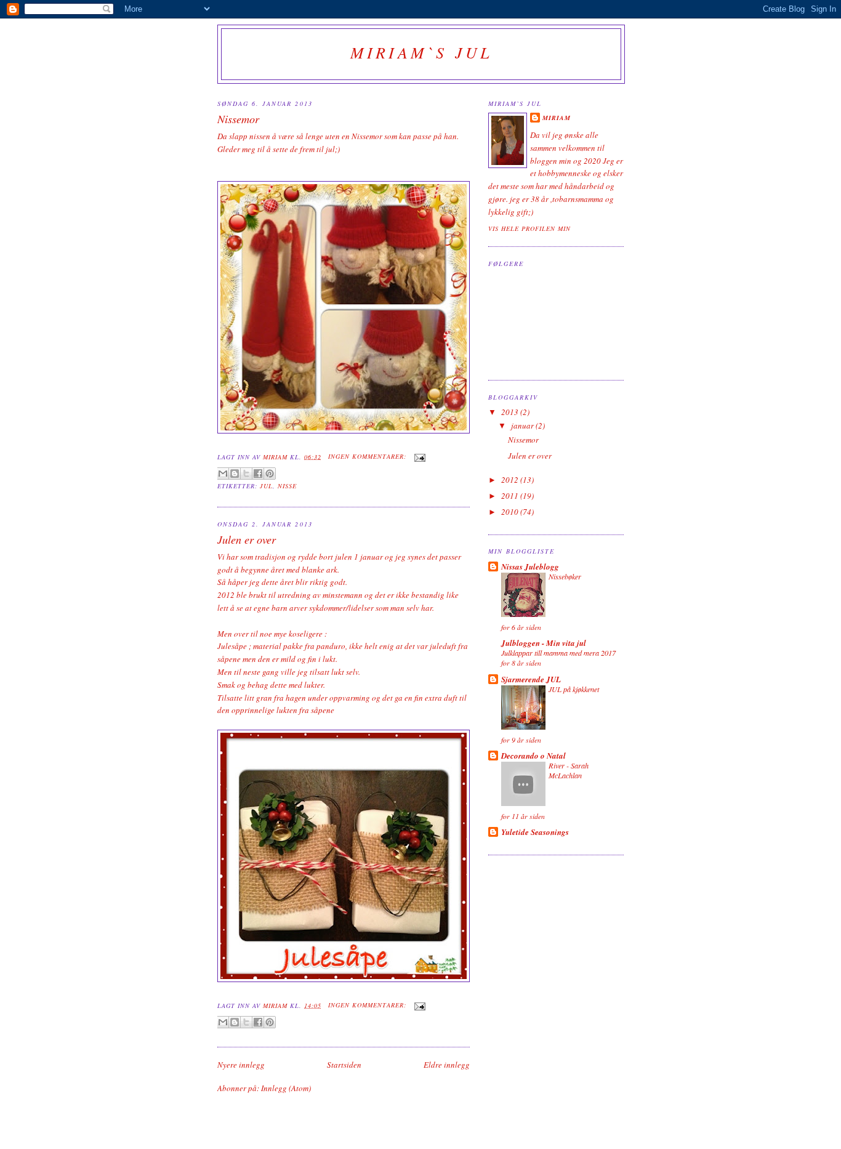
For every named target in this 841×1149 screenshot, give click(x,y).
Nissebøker (565, 576)
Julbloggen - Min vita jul (543, 642)
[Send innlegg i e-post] (418, 456)
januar (523, 425)
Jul (266, 486)
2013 (510, 411)
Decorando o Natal (533, 755)
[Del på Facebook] (258, 473)
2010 (510, 511)
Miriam (556, 117)
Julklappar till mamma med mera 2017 (558, 653)
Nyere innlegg (241, 1064)
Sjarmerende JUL (531, 679)
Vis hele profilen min (529, 228)
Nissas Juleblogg (530, 566)
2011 (510, 495)
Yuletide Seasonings (535, 831)
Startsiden (344, 1064)
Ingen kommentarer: (368, 456)
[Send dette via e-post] (223, 473)
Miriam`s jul (421, 52)
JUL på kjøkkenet (574, 689)
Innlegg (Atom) (286, 1088)
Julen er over (246, 539)
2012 (510, 479)
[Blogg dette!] (234, 473)
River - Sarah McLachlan (569, 770)
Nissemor (238, 118)
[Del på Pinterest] (270, 473)
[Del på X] (246, 473)
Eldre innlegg (447, 1064)
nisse (287, 486)
